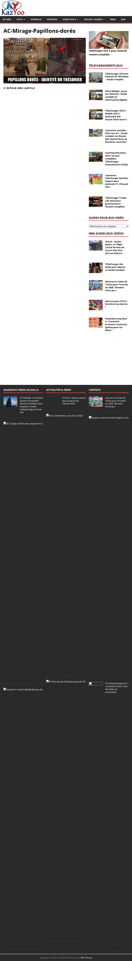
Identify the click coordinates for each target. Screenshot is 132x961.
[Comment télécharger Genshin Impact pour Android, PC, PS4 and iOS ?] (96, 182)
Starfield (36, 19)
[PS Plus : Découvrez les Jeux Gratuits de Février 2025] (53, 404)
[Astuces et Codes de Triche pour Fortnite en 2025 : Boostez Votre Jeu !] (96, 288)
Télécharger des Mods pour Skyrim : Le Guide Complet (115, 267)
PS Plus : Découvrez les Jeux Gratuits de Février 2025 (74, 400)
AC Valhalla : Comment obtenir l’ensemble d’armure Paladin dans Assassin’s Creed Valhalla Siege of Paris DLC (31, 405)
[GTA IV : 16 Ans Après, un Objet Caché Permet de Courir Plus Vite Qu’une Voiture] (96, 248)
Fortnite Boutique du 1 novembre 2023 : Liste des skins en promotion (116, 688)
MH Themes (86, 957)
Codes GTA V (69, 19)
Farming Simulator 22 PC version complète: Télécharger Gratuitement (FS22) (116, 158)
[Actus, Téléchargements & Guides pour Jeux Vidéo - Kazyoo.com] (13, 14)
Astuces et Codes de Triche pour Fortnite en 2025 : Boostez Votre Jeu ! (116, 286)
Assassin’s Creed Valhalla (21, 389)
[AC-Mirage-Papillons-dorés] (44, 81)
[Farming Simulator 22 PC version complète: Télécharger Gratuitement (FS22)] (96, 159)
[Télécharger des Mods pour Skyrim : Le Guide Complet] (96, 271)
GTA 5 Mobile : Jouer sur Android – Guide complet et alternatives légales (116, 95)
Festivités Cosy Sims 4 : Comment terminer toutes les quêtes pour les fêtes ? (116, 324)
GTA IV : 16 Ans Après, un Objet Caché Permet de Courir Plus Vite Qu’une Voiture (114, 247)
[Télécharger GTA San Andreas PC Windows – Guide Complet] (96, 80)
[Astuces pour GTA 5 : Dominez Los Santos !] (96, 308)
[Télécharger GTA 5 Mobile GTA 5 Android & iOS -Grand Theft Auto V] (96, 117)
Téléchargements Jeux (106, 65)
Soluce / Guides (93, 19)
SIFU (123, 19)
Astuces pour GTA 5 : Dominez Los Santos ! (116, 304)
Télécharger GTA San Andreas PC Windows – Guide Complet (116, 76)
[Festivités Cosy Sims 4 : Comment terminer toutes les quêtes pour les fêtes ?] (96, 325)
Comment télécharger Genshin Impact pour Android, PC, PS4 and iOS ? (116, 181)
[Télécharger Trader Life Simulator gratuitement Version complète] (96, 204)
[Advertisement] (108, 357)
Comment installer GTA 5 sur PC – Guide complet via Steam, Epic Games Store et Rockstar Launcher (116, 136)
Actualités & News (58, 389)
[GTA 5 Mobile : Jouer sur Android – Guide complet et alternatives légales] (96, 98)
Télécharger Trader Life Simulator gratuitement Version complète (116, 202)
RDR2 (113, 19)
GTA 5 (20, 19)
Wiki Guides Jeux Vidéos (106, 233)
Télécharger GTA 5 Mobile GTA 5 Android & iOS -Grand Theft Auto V (116, 115)
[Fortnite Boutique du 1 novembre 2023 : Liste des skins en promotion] (96, 938)
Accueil (7, 19)
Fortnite (52, 19)
